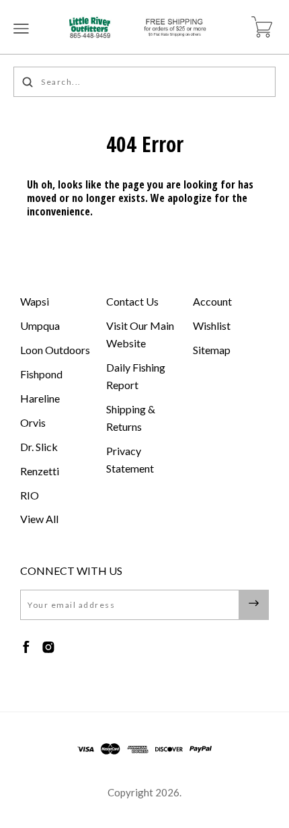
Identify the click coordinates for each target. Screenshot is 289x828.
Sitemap (212, 349)
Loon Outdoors (55, 349)
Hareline (40, 398)
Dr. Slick (39, 446)
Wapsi (34, 301)
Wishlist (212, 325)
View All (39, 518)
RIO (29, 495)
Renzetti (39, 470)
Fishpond (41, 374)
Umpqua (40, 325)
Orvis (33, 422)
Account (212, 301)
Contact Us (132, 301)
